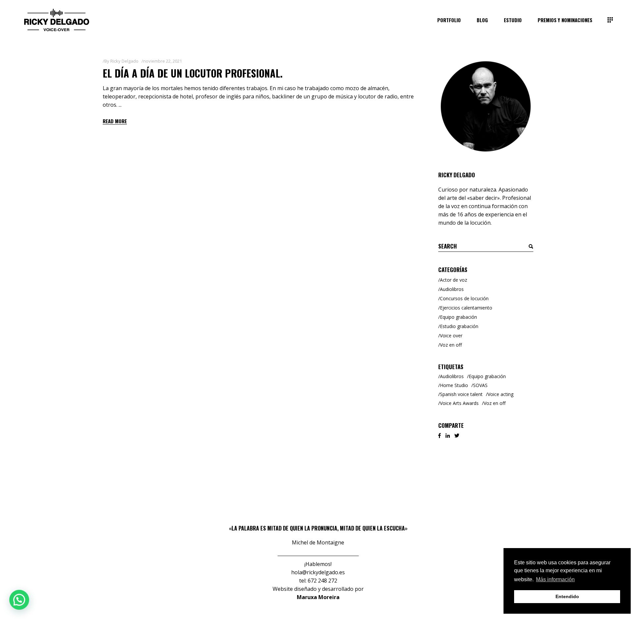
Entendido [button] (567, 596)
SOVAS (480, 385)
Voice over (451, 335)
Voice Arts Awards (459, 403)
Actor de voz (453, 280)
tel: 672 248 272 (318, 580)
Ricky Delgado (124, 61)
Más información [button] (555, 579)
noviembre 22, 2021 (162, 61)
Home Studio (454, 385)
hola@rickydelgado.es (318, 572)
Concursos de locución (464, 298)
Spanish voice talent (461, 394)
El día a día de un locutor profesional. (193, 73)
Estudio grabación (459, 326)
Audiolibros (452, 289)
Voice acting (500, 394)
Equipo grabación (458, 317)
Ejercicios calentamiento (466, 308)
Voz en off (451, 345)
